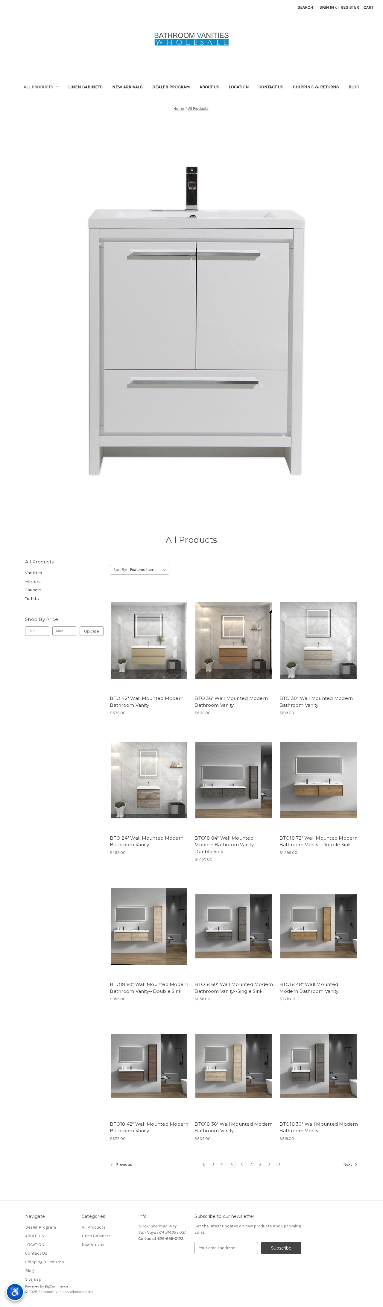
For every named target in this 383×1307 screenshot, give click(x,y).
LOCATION (239, 86)
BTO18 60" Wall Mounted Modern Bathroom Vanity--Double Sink (149, 987)
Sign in (327, 7)
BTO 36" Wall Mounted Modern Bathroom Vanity (231, 701)
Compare (147, 640)
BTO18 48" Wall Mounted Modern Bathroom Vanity (309, 987)
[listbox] (149, 569)
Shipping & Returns (316, 86)
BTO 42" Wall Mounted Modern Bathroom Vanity (146, 701)
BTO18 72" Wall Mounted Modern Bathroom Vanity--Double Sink (318, 841)
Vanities (33, 572)
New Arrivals (127, 86)
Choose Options (149, 651)
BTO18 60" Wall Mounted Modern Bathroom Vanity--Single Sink (233, 987)
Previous (123, 1164)
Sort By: (120, 569)
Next (348, 1164)
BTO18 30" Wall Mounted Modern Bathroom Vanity (318, 1127)
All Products (38, 86)
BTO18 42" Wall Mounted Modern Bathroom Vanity (149, 1127)
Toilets (32, 598)
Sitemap (33, 1279)
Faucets (33, 589)
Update (91, 631)
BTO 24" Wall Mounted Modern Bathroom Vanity (146, 841)
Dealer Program (171, 86)
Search (305, 7)
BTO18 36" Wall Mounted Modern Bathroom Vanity (233, 1127)
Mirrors (33, 581)
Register (350, 7)
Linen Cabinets (85, 86)
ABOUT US (209, 86)
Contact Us (271, 86)
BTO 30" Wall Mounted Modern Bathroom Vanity (316, 701)
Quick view (144, 629)
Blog (354, 86)
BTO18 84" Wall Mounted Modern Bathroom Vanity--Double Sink (225, 844)
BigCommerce (56, 1286)
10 (278, 1164)
